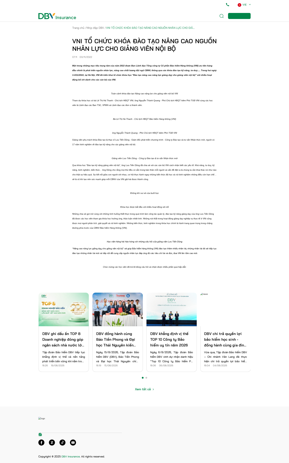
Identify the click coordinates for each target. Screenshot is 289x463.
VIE (244, 4)
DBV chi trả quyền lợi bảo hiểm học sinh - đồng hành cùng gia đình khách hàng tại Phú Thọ (117, 339)
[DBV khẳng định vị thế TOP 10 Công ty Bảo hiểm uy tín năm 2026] (64, 309)
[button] (142, 378)
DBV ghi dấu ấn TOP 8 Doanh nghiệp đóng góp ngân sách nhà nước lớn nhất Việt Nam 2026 (225, 339)
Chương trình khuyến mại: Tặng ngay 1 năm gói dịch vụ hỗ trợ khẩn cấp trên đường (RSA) (170, 339)
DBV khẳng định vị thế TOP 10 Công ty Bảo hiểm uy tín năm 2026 (61, 339)
